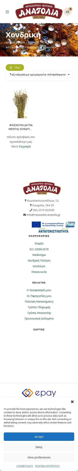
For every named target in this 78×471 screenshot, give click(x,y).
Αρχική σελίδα (15, 42)
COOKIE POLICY (24, 466)
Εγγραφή (24, 146)
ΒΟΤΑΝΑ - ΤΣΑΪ (37, 42)
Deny (39, 447)
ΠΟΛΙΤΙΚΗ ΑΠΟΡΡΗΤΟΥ (47, 466)
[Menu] (10, 11)
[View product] (21, 103)
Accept (39, 436)
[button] (72, 402)
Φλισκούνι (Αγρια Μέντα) (23, 47)
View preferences (39, 457)
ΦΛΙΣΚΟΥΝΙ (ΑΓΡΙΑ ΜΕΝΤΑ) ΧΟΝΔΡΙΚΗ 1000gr (21, 127)
